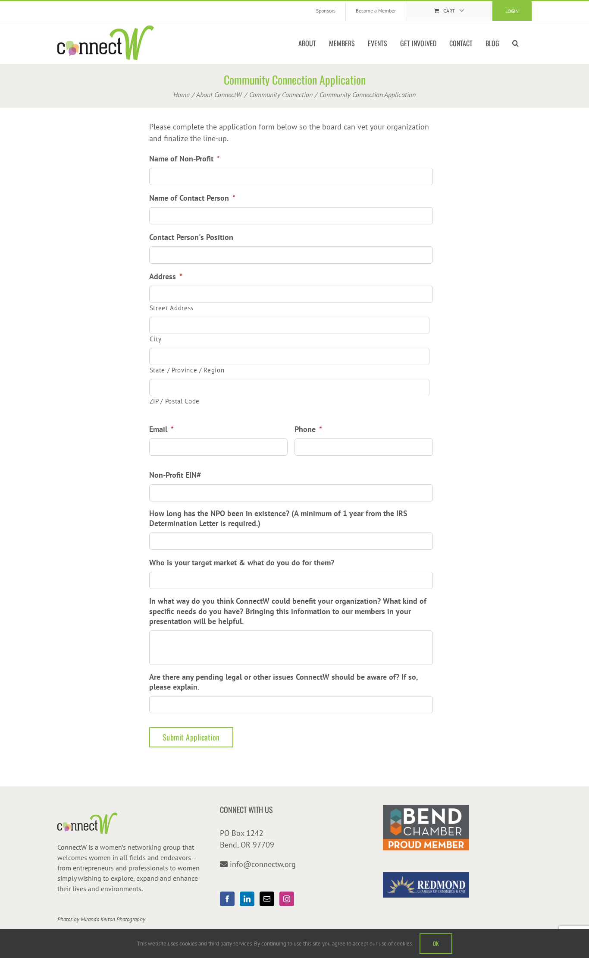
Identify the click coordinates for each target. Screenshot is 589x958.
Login (512, 11)
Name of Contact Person (192, 198)
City (156, 339)
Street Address (172, 308)
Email (161, 429)
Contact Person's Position (191, 237)
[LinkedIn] (247, 899)
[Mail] (267, 899)
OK (436, 943)
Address (165, 276)
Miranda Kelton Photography (113, 919)
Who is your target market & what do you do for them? (241, 562)
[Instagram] (286, 899)
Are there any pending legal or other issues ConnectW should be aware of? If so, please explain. (283, 682)
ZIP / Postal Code (175, 401)
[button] (515, 42)
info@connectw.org (263, 864)
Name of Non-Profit (184, 159)
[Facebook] (227, 899)
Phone (308, 429)
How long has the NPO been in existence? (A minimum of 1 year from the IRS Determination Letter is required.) (278, 518)
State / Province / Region (187, 370)
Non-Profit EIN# (175, 475)
